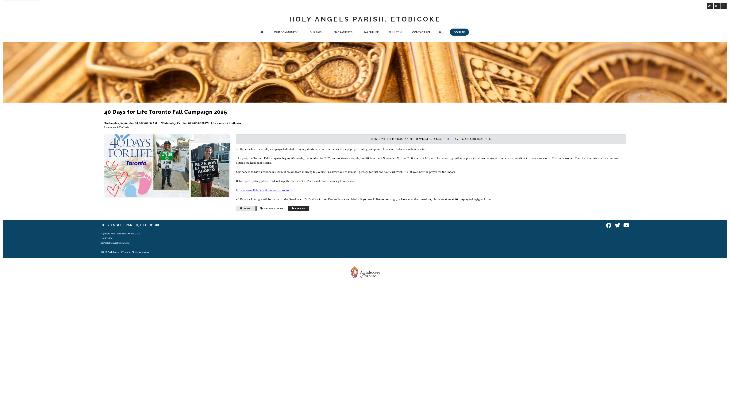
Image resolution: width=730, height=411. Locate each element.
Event (247, 208)
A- (716, 6)
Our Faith (316, 32)
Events (299, 208)
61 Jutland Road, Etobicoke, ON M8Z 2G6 (120, 233)
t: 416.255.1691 (107, 238)
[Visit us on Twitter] (617, 225)
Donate (459, 32)
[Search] (440, 33)
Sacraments (343, 32)
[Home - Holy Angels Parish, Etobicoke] (262, 33)
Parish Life (371, 32)
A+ (710, 6)
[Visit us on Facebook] (608, 225)
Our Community (286, 32)
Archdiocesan (273, 208)
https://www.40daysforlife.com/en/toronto (262, 190)
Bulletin (395, 32)
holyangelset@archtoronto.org (115, 242)
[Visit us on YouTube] (626, 225)
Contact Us (421, 32)
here (447, 139)
